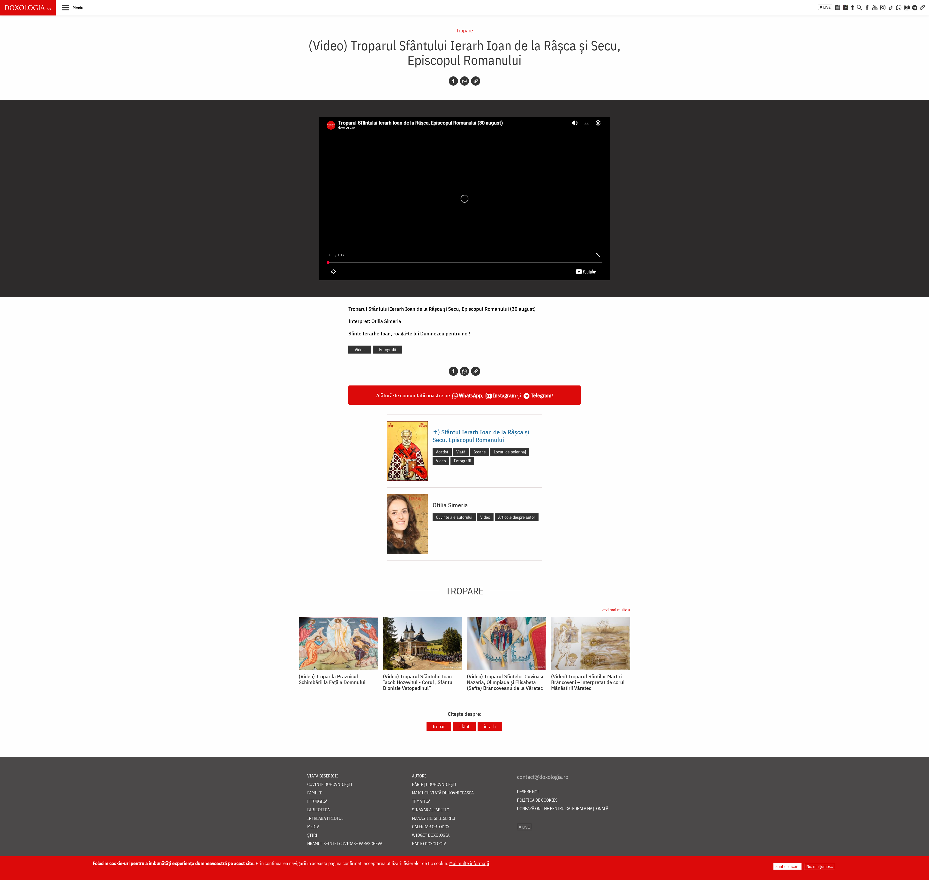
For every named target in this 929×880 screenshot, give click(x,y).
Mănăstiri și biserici (434, 818)
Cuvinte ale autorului (454, 517)
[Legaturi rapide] (922, 7)
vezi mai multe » (616, 610)
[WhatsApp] (898, 7)
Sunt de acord (787, 866)
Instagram (504, 395)
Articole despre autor (516, 517)
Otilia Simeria (450, 505)
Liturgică (317, 801)
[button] (72, 7)
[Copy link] (475, 81)
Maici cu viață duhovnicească (443, 793)
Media (313, 826)
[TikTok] (890, 7)
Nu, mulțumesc (819, 866)
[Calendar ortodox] (837, 7)
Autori (419, 776)
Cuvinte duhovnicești (329, 784)
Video (360, 349)
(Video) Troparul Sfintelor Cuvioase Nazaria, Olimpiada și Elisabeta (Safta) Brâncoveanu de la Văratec (506, 682)
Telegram (541, 395)
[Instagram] (882, 7)
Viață (460, 452)
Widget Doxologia (431, 835)
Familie (314, 793)
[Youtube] (874, 7)
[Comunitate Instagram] (906, 7)
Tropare (464, 30)
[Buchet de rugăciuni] (852, 7)
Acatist (442, 452)
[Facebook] (867, 7)
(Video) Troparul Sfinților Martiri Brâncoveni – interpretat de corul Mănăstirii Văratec (588, 682)
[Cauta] (859, 7)
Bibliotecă (318, 810)
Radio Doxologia (429, 843)
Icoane (479, 452)
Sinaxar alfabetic (430, 810)
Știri (312, 835)
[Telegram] (915, 7)
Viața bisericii (322, 776)
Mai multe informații (469, 863)
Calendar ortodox (431, 826)
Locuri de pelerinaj (510, 452)
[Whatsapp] (464, 81)
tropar (439, 726)
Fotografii (387, 349)
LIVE (827, 7)
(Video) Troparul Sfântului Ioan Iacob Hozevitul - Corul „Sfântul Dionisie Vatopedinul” (418, 682)
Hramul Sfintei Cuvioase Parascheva (344, 843)
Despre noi (528, 791)
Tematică (421, 801)
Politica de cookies (537, 800)
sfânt (464, 726)
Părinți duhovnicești (434, 784)
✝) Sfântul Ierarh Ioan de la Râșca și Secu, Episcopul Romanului (481, 436)
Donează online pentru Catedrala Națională (562, 808)
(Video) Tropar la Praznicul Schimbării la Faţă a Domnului (332, 679)
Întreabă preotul (325, 818)
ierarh (490, 726)
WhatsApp (470, 395)
